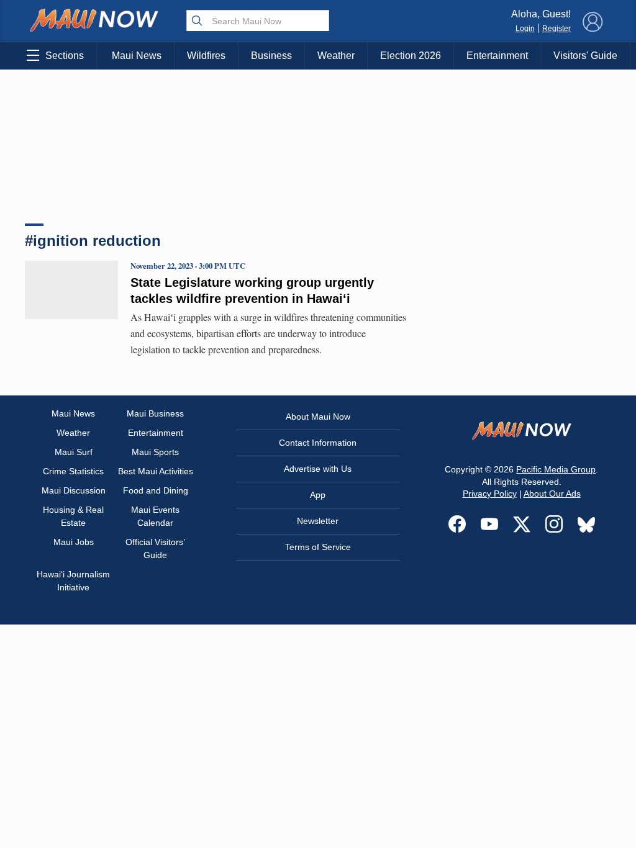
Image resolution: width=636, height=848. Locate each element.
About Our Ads (552, 493)
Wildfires (206, 55)
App (317, 495)
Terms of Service (318, 547)
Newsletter (317, 521)
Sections (64, 55)
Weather (336, 55)
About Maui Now (318, 417)
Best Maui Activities (155, 471)
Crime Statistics (73, 471)
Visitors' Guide (585, 55)
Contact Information (318, 443)
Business (271, 55)
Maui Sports (155, 452)
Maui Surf (74, 452)
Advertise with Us (318, 469)
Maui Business (155, 413)
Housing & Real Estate (73, 516)
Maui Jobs (73, 542)
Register (556, 28)
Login (525, 28)
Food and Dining (155, 490)
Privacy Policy (490, 493)
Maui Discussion (74, 490)
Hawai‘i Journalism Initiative (73, 580)
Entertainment (497, 55)
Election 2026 (410, 55)
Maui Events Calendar (155, 516)
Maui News (136, 55)
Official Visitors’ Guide (155, 548)
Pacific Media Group (556, 469)
